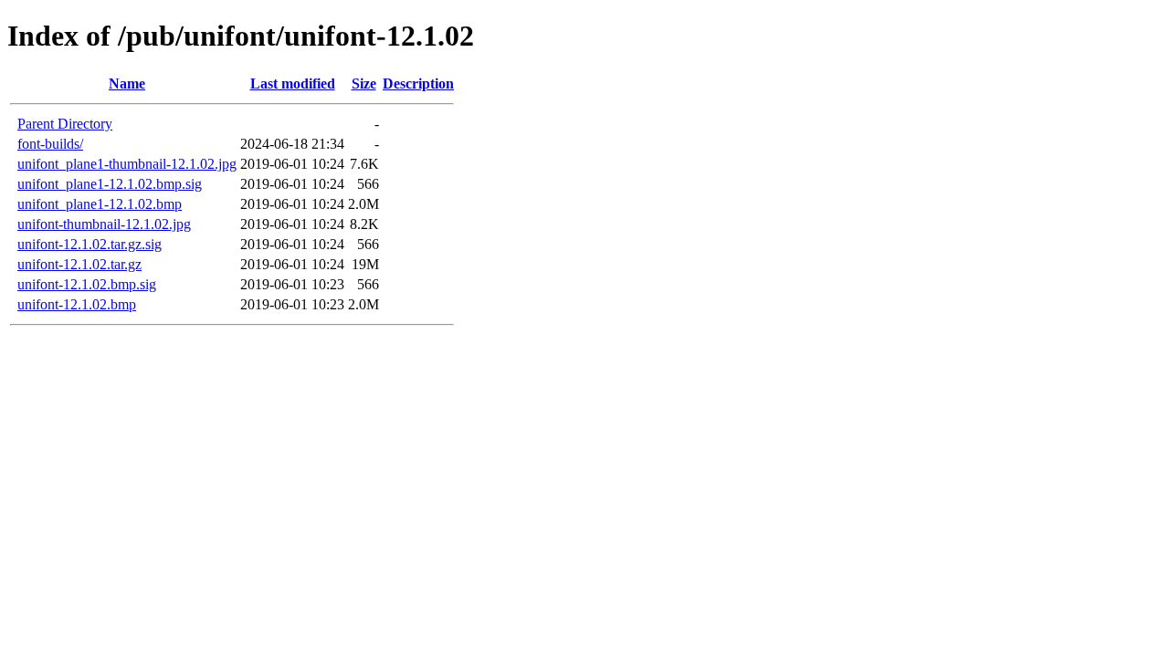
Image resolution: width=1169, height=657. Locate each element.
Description (418, 83)
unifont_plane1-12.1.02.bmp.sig (109, 184)
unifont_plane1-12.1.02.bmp (99, 204)
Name (127, 83)
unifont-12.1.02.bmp (76, 304)
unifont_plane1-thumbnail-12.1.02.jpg (127, 164)
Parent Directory (64, 123)
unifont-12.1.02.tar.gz (79, 264)
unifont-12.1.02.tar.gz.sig (89, 244)
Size (364, 83)
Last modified (292, 83)
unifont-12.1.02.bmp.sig (86, 284)
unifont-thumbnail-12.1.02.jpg (104, 224)
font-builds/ (50, 143)
